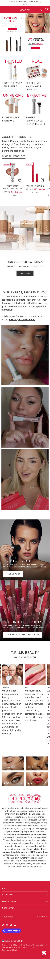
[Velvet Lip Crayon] (35, 172)
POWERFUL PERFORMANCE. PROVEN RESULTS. (36, 120)
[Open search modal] (41, 9)
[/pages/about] (25, 799)
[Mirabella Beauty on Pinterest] (11, 925)
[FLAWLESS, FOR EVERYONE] (13, 104)
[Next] (46, 3)
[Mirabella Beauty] (25, 9)
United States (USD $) (14, 941)
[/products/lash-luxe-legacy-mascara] (25, 43)
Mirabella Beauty (24, 945)
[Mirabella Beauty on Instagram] (7, 925)
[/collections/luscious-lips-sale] (25, 23)
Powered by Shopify (10, 950)
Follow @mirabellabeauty (22, 319)
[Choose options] (20, 180)
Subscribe (42, 917)
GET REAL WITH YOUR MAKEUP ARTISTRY (34, 86)
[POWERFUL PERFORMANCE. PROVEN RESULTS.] (37, 104)
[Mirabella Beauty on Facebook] (3, 925)
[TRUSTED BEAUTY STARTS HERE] (13, 69)
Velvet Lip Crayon (35, 186)
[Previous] (3, 3)
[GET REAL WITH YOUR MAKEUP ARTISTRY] (37, 69)
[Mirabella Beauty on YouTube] (15, 925)
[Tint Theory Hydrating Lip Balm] (12, 172)
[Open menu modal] (3, 9)
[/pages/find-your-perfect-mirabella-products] (25, 243)
